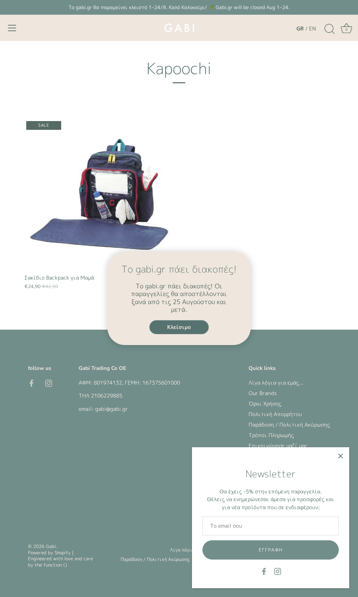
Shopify (63, 552)
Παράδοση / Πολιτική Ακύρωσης (289, 424)
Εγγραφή (271, 550)
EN (312, 28)
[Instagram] (277, 571)
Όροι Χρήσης (265, 403)
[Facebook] (263, 571)
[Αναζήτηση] (329, 29)
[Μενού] (12, 28)
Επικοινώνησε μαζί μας (278, 445)
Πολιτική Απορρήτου (275, 414)
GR (300, 28)
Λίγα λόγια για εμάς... (276, 382)
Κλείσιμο (179, 327)
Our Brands (263, 393)
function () (55, 565)
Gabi (51, 546)
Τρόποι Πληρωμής (271, 435)
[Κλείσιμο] (340, 456)
